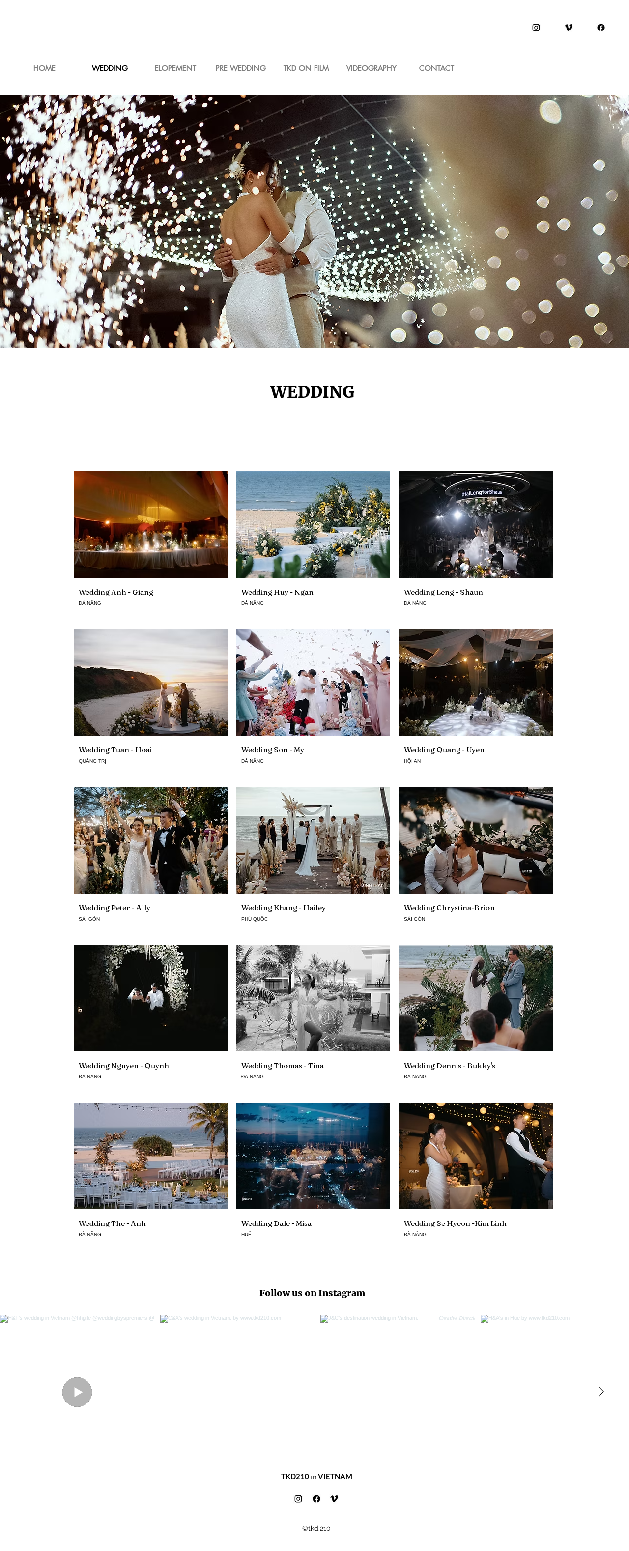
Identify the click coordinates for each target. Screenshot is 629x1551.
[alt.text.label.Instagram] (536, 27)
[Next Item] (601, 1392)
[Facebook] (601, 27)
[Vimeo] (568, 27)
